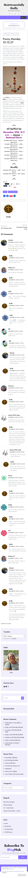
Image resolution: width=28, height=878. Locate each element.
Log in (6, 823)
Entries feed (8, 826)
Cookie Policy (4, 872)
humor (15, 24)
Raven (10, 476)
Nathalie (7, 737)
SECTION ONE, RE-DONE (16, 727)
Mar (9, 531)
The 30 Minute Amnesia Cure (12, 766)
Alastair (16, 135)
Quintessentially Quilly (14, 6)
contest (5, 192)
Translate (14, 638)
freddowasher (8, 723)
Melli (9, 291)
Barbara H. (11, 268)
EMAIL (4, 99)
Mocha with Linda (14, 415)
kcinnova (11, 386)
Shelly (10, 505)
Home (11, 24)
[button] (24, 17)
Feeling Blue (8, 768)
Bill (9, 329)
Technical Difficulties (15, 740)
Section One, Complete (11, 771)
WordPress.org (8, 832)
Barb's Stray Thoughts (9, 802)
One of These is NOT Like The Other (14, 774)
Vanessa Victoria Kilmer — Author (12, 811)
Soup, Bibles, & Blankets (11, 757)
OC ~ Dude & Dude (8, 808)
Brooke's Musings (8, 805)
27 (7, 35)
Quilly (8, 217)
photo (18, 35)
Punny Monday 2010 (13, 192)
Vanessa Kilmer (9, 743)
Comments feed (9, 829)
